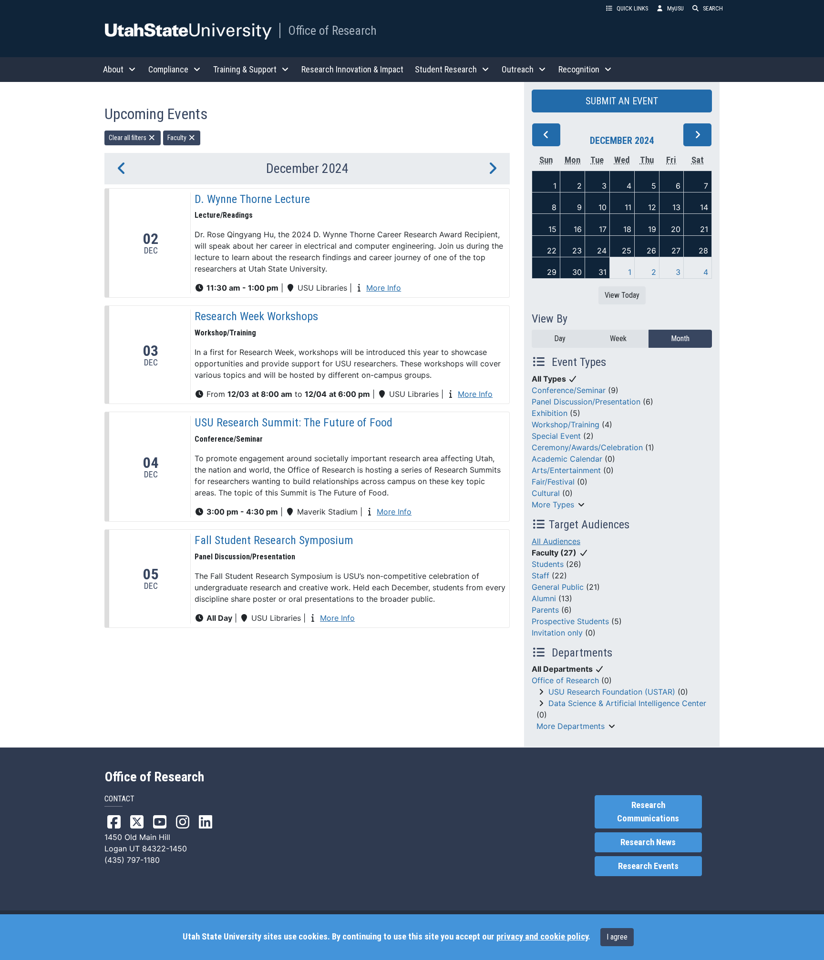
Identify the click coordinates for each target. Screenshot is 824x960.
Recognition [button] (578, 69)
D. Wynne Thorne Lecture (252, 199)
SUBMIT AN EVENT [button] (622, 101)
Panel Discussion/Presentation (586, 401)
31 (602, 272)
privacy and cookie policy (542, 936)
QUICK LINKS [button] (632, 8)
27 (675, 250)
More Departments (570, 726)
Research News (648, 842)
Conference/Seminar (569, 390)
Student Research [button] (446, 69)
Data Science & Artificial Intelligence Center (627, 703)
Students (548, 564)
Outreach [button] (518, 69)
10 (602, 207)
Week (618, 338)
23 (577, 250)
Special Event (556, 436)
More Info (383, 288)
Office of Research (332, 30)
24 (602, 250)
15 (552, 229)
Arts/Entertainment (566, 470)
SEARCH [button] (713, 8)
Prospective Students (570, 621)
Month (680, 338)
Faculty (177, 137)
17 (603, 229)
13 (676, 207)
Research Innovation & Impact (352, 69)
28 (703, 250)
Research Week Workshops (256, 316)
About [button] (113, 69)
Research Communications (648, 812)
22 (551, 250)
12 (652, 207)
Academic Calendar (567, 459)
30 (577, 272)
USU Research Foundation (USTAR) (611, 692)
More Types (553, 504)
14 (704, 207)
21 (704, 229)
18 (627, 229)
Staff (540, 575)
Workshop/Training (565, 424)
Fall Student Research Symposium (274, 540)
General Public (558, 587)
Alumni (544, 598)
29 (551, 272)
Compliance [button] (168, 69)
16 (578, 229)
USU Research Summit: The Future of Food (293, 422)
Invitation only (557, 632)
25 (626, 250)
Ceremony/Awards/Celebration (587, 447)
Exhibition (549, 413)
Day (560, 338)
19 (652, 229)
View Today (622, 295)
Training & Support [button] (245, 69)
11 (628, 207)
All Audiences (556, 541)
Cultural (546, 493)
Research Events (648, 866)
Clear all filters (128, 137)
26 (651, 250)
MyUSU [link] (675, 8)
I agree (617, 936)
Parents (545, 610)
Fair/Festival (553, 481)
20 (675, 229)
